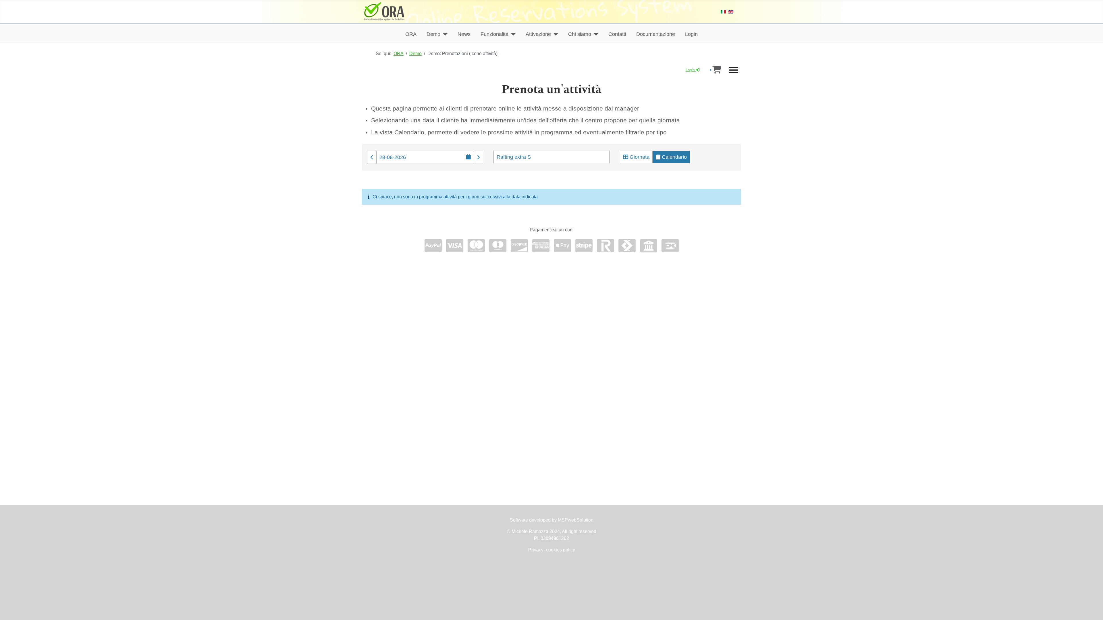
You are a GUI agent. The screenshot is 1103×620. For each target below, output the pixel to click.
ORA (410, 34)
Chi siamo (579, 34)
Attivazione (538, 34)
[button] (371, 157)
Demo (433, 34)
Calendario (673, 157)
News (464, 34)
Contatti (617, 34)
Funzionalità (494, 34)
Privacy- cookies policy (551, 549)
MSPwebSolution (575, 520)
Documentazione (655, 34)
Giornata (638, 157)
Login (691, 34)
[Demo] (444, 34)
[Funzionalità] (512, 34)
